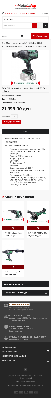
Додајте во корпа (13, 122)
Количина (6, 117)
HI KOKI (18, 95)
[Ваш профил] (45, 25)
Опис (25, 131)
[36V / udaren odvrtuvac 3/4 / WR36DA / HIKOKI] (25, 67)
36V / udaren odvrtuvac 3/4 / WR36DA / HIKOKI (24, 43)
